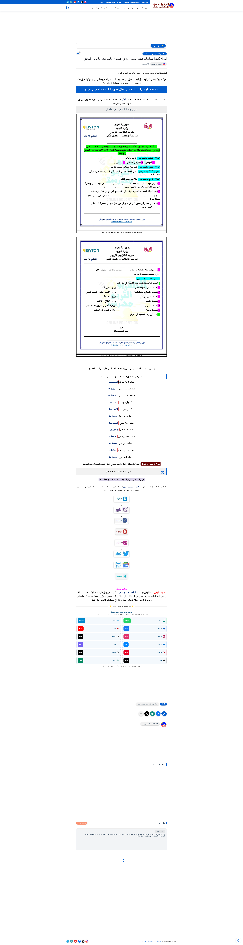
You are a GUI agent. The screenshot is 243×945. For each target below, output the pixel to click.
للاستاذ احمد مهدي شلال (131, 487)
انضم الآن (127, 620)
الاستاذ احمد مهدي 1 (156, 64)
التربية (138, 8)
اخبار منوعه (144, 8)
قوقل (124, 99)
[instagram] (85, 2)
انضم (126, 644)
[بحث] (67, 7)
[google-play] (71, 2)
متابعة (126, 628)
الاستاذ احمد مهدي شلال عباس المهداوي (150, 941)
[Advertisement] (121, 28)
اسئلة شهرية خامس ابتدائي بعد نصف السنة (154, 54)
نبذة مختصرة (107, 8)
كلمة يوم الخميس (97, 8)
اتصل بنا (119, 2)
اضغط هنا (113, 382)
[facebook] (78, 2)
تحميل (80, 660)
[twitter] (81, 2)
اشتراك (80, 628)
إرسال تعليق (160, 831)
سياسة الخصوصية (110, 2)
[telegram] (67, 2)
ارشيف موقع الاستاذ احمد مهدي (132, 2)
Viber (101, 2)
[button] (158, 713)
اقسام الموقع (145, 2)
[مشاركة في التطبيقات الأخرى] (141, 713)
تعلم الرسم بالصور (129, 8)
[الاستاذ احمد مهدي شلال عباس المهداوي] (164, 5)
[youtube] (74, 2)
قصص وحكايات (118, 8)
